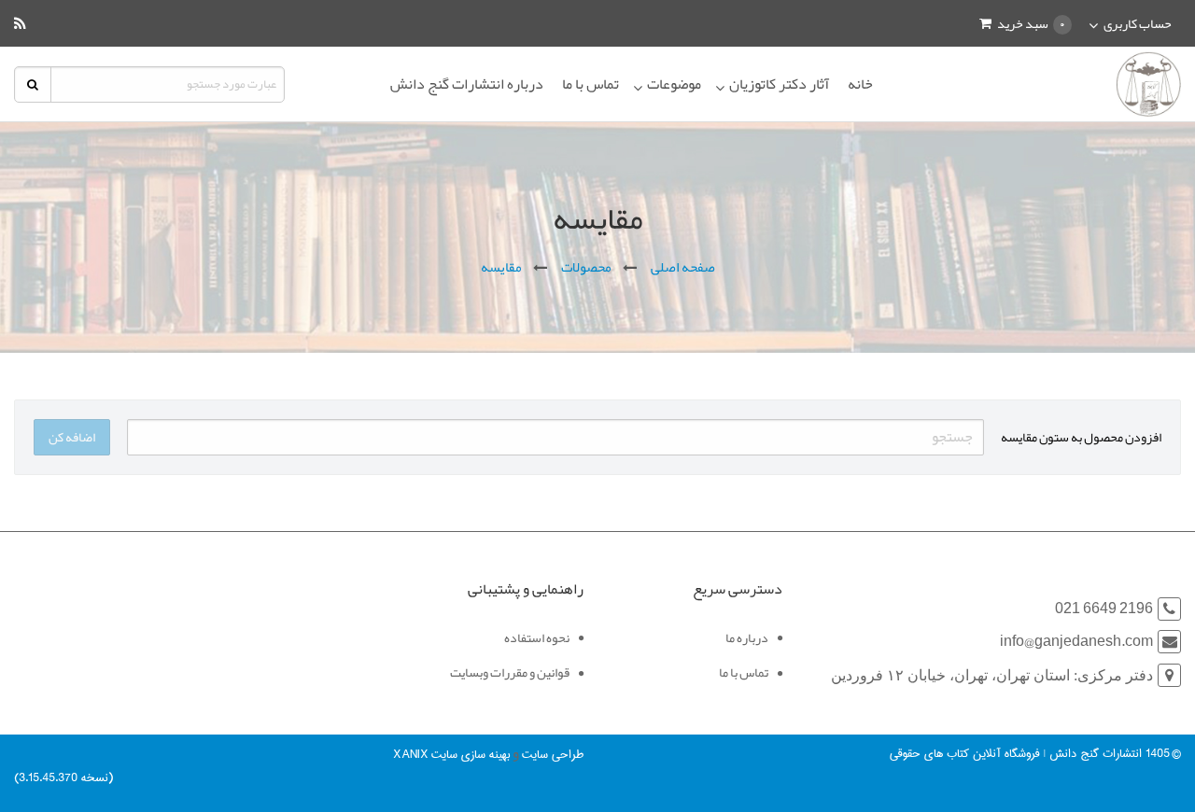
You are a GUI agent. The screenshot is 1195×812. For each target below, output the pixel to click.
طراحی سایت (552, 754)
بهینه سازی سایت (470, 754)
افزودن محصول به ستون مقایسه (1081, 437)
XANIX (411, 754)
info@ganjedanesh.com (1076, 642)
